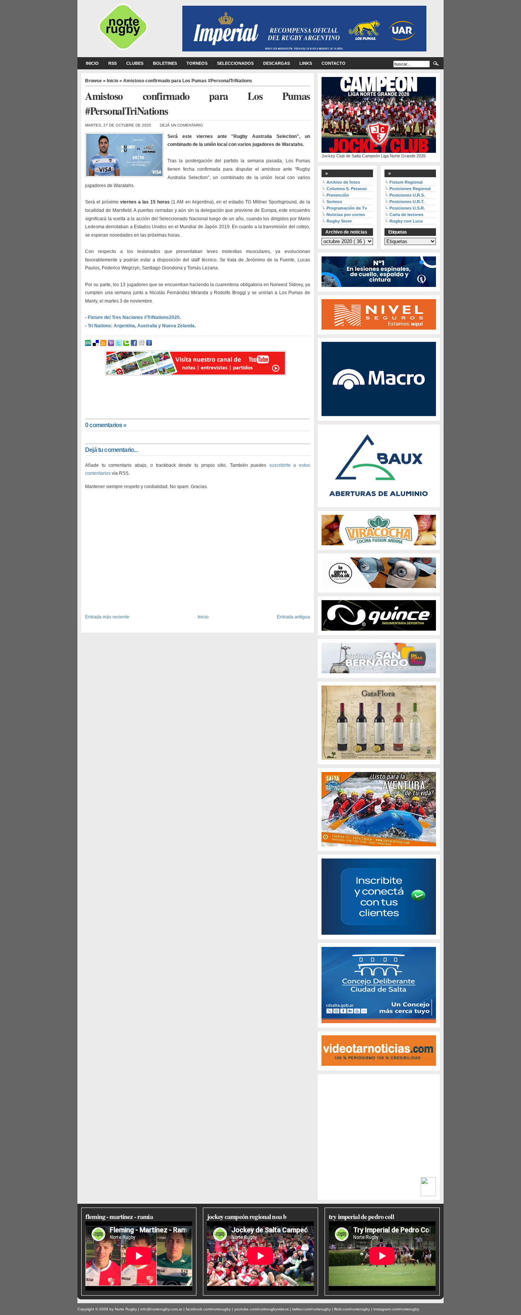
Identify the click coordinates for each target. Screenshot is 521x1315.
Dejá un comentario (181, 125)
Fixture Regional (406, 182)
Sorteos (334, 201)
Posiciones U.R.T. (407, 201)
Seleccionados (235, 63)
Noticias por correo (345, 214)
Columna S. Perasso (346, 188)
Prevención (337, 195)
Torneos (197, 63)
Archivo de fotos (343, 182)
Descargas (276, 63)
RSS (112, 63)
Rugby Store (339, 221)
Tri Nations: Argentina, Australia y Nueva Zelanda (141, 325)
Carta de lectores (406, 214)
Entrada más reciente (107, 616)
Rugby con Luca (406, 221)
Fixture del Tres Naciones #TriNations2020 (134, 317)
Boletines (165, 63)
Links (305, 63)
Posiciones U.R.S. (407, 195)
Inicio (92, 63)
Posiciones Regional (410, 188)
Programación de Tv (346, 208)
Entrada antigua (293, 616)
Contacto (334, 63)
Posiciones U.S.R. (407, 208)
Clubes (134, 63)
